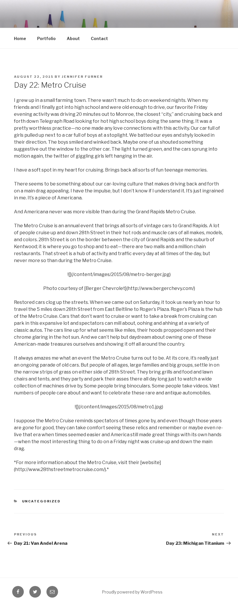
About (73, 38)
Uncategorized (41, 501)
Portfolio (46, 38)
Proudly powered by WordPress (132, 591)
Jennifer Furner (82, 77)
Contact (99, 38)
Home (20, 38)
